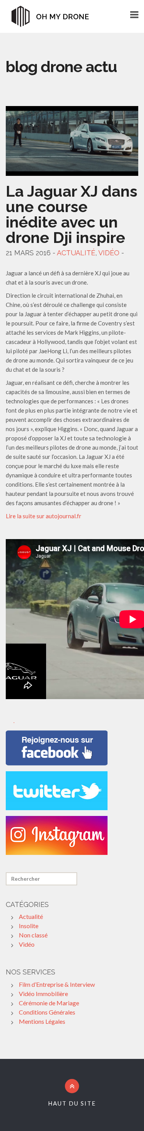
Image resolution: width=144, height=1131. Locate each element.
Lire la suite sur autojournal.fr (43, 515)
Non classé (33, 935)
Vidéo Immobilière (43, 993)
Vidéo (108, 253)
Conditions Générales (47, 1012)
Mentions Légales (42, 1021)
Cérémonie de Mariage (49, 1002)
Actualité (76, 253)
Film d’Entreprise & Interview (57, 984)
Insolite (28, 925)
